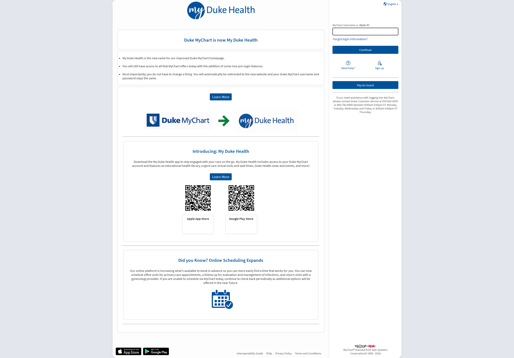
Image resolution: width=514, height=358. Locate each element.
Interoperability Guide (250, 353)
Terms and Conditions (308, 353)
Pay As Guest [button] (365, 85)
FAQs (269, 353)
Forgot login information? (350, 39)
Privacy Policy (283, 353)
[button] (221, 96)
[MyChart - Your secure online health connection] (221, 11)
